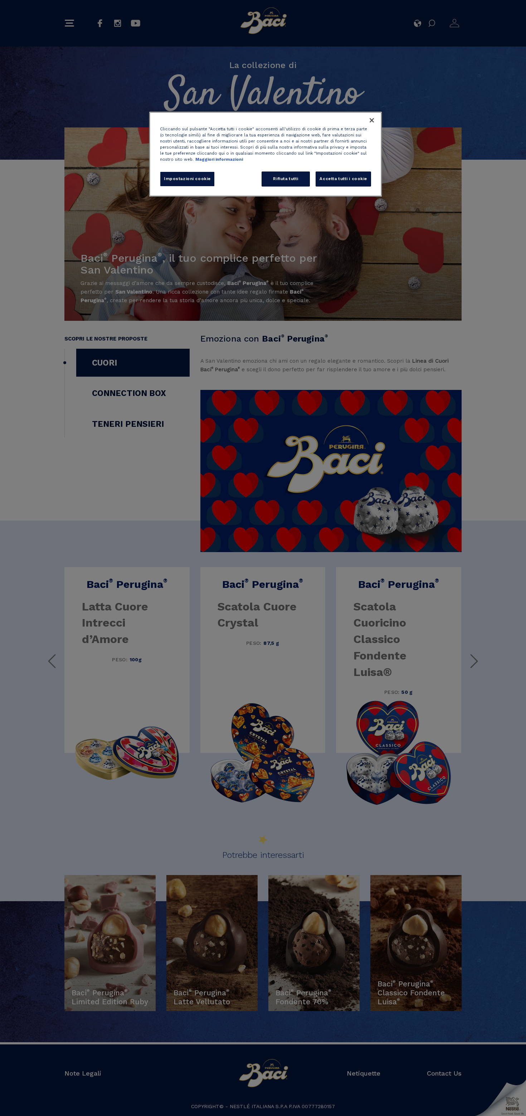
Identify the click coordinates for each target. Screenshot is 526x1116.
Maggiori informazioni (219, 159)
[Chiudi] (372, 120)
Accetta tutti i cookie (343, 178)
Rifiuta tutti (285, 178)
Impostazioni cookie (187, 178)
